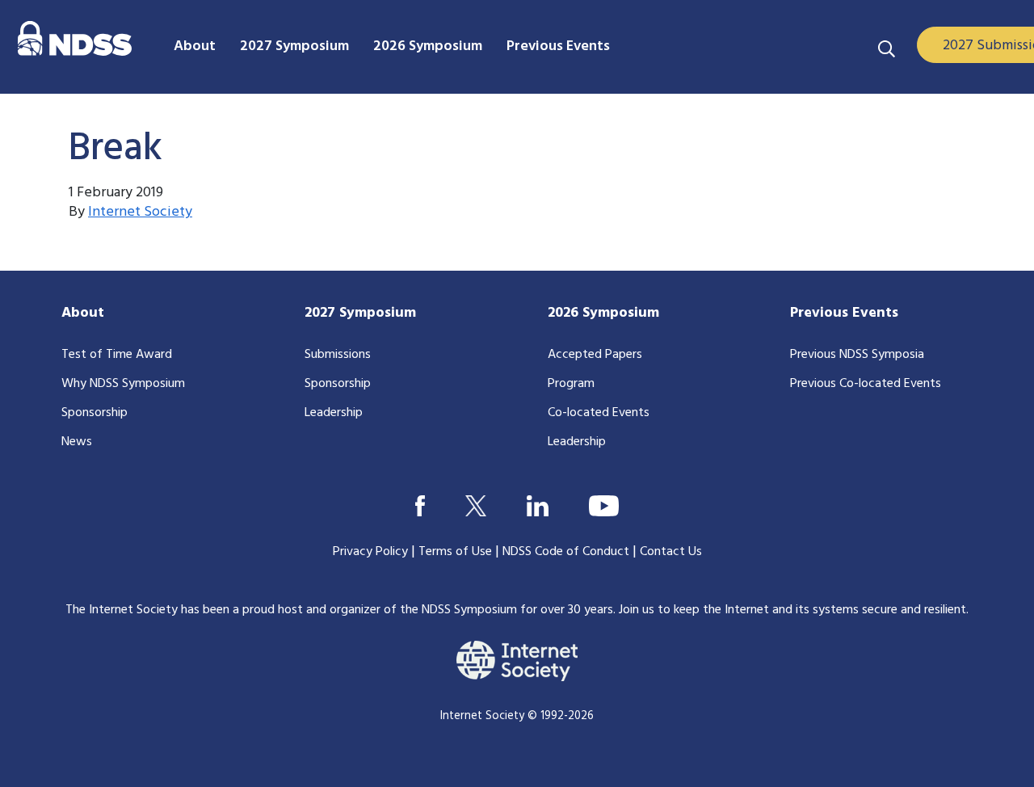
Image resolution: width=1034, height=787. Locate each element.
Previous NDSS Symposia (857, 354)
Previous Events (844, 313)
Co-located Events (598, 412)
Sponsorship (94, 412)
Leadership (334, 412)
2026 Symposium (603, 313)
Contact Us (671, 551)
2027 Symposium (360, 313)
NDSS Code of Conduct (565, 551)
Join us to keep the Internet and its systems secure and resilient (792, 610)
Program (571, 383)
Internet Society (140, 212)
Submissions (338, 354)
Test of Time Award (116, 354)
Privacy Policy (370, 551)
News (76, 441)
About (82, 313)
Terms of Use (455, 551)
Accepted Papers (595, 354)
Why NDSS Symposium (123, 383)
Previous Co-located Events (865, 383)
